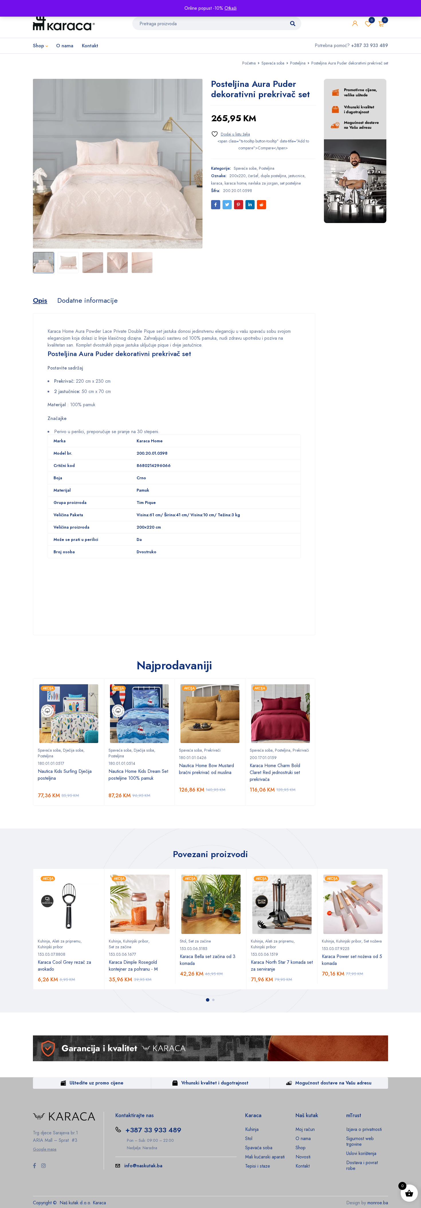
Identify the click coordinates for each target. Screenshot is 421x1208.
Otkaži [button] (231, 8)
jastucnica (296, 176)
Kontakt (303, 1166)
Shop (301, 1147)
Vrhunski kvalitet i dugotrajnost (214, 1083)
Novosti (303, 1157)
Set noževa (373, 941)
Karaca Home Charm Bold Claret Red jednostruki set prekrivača (275, 772)
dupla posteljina (273, 176)
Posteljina (298, 63)
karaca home (235, 183)
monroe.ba (377, 1202)
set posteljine (290, 183)
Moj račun (305, 1129)
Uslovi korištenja (361, 1153)
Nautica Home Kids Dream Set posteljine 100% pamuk (138, 774)
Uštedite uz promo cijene (96, 1083)
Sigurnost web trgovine (360, 1141)
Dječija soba (73, 750)
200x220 (237, 176)
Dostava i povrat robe (362, 1165)
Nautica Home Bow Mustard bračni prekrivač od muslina (206, 769)
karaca (216, 183)
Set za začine (120, 947)
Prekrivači (212, 750)
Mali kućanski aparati (265, 1157)
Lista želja (372, 20)
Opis (40, 300)
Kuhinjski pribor (50, 947)
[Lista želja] (230, 134)
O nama (303, 1138)
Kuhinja (44, 941)
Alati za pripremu (66, 941)
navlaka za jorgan (263, 183)
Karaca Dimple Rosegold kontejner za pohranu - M (133, 965)
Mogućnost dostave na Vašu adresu (333, 1083)
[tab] (40, 300)
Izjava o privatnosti (364, 1129)
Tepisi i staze (257, 1166)
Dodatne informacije (87, 300)
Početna (249, 63)
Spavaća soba (272, 63)
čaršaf (253, 176)
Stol (183, 941)
